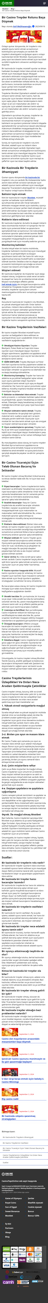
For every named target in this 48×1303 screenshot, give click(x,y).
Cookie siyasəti (35, 1207)
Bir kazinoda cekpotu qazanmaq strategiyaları (18, 1117)
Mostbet (31, 197)
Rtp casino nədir (10, 1098)
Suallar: (6, 1162)
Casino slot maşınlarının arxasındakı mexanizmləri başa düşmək (20, 1040)
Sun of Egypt (11, 1207)
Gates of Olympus (13, 1198)
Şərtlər (31, 1198)
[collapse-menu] (44, 3)
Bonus (31, 1211)
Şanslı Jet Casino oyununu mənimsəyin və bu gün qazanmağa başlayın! (23, 1060)
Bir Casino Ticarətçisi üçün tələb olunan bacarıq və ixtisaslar (23, 1149)
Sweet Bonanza (12, 1211)
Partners (9, 1228)
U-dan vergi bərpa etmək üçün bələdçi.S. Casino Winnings (23, 1080)
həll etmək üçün (9, 284)
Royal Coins (10, 1203)
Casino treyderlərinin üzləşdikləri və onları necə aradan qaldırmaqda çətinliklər (22, 1156)
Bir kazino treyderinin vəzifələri (15, 1143)
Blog (7, 1237)
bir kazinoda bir (32, 177)
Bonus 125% (33, 1216)
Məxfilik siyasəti (35, 1203)
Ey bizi (8, 1224)
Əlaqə (8, 1232)
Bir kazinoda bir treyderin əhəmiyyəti (18, 1137)
